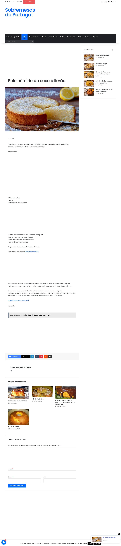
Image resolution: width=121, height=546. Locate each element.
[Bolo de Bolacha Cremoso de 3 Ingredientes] (89, 83)
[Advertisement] (79, 19)
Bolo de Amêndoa (37, 399)
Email (10, 477)
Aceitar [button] (90, 543)
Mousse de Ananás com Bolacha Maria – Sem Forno (103, 74)
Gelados (43, 37)
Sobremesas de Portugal (20, 367)
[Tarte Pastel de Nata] (89, 57)
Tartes (80, 37)
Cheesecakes (33, 37)
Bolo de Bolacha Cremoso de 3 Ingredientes (49, 2)
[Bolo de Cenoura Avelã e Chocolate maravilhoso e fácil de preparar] (65, 392)
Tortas (87, 37)
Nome (10, 469)
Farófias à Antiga (101, 64)
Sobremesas (71, 37)
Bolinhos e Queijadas (13, 37)
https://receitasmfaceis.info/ (18, 301)
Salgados (95, 37)
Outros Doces (53, 37)
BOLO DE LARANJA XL (14, 426)
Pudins (62, 37)
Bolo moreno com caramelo (17, 401)
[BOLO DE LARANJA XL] (18, 417)
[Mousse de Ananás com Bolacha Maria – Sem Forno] (89, 74)
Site (44, 477)
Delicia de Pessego (31, 252)
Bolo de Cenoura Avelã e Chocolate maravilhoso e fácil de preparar (65, 402)
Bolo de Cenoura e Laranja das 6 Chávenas (104, 90)
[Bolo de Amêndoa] (42, 391)
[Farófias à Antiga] (89, 66)
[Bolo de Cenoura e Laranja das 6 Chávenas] (89, 92)
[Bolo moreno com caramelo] (18, 392)
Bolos (24, 37)
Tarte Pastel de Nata (102, 55)
